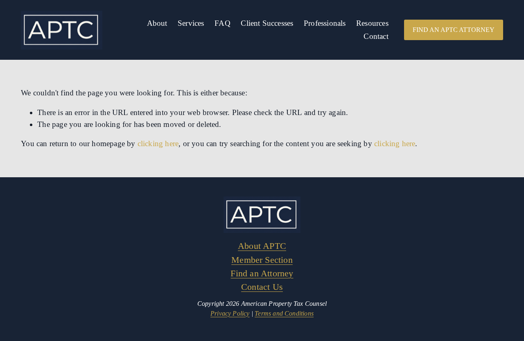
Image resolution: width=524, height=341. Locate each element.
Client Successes (267, 23)
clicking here (158, 143)
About (157, 23)
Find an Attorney (261, 273)
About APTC (262, 246)
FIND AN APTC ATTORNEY (454, 29)
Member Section (262, 260)
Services (191, 23)
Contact (376, 36)
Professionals (325, 23)
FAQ (222, 23)
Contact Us (262, 287)
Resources (372, 23)
